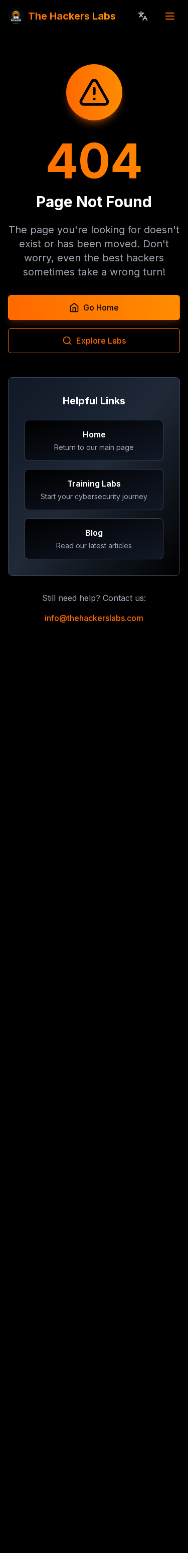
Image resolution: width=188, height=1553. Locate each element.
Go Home (101, 307)
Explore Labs (101, 341)
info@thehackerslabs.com (94, 618)
